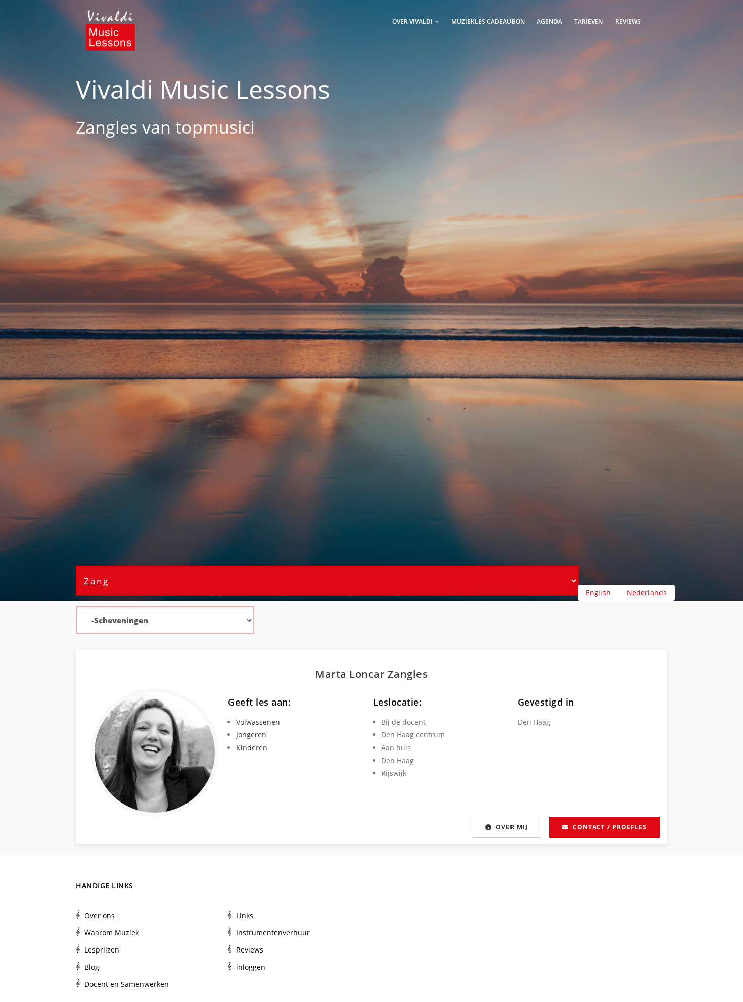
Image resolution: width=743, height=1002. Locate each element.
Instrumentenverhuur (273, 932)
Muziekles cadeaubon (488, 21)
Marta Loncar (351, 674)
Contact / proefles (610, 827)
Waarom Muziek (111, 932)
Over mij (512, 827)
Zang (95, 127)
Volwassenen (258, 722)
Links (244, 915)
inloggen (250, 967)
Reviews (628, 21)
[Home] (110, 20)
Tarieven (588, 21)
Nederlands (647, 592)
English (598, 592)
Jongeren (251, 734)
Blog (91, 967)
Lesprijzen (101, 950)
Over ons (99, 915)
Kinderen (251, 748)
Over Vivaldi (413, 21)
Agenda (549, 21)
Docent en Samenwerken (126, 984)
